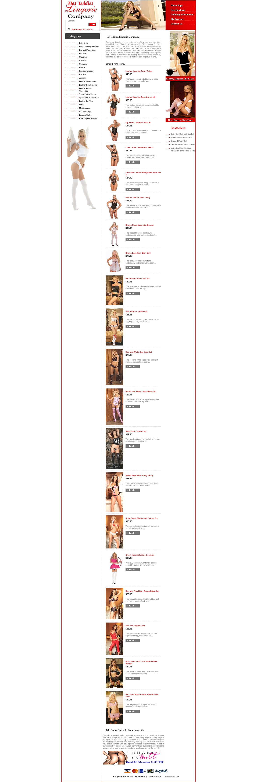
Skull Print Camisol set (136, 431)
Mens (81, 104)
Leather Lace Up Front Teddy (139, 71)
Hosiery (82, 74)
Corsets (82, 60)
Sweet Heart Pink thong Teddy (139, 475)
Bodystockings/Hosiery (89, 46)
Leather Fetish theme (88, 85)
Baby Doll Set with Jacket (182, 134)
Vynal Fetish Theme (87, 94)
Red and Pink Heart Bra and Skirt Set (142, 591)
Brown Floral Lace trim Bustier (140, 225)
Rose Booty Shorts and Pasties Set (142, 518)
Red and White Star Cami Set (139, 352)
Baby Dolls (83, 43)
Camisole (83, 57)
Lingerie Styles (85, 115)
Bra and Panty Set (179, 141)
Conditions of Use (171, 776)
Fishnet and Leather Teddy (138, 198)
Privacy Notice (154, 776)
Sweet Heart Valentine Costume (140, 555)
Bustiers (82, 53)
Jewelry (82, 78)
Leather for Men (86, 101)
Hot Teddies (135, 776)
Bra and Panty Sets (87, 50)
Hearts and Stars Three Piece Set (140, 392)
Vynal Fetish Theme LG (89, 97)
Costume (83, 64)
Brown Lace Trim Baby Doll (138, 253)
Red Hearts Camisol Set (136, 312)
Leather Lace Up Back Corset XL (140, 97)
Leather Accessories (88, 81)
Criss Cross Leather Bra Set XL (140, 147)
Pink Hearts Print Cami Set (138, 279)
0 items (90, 29)
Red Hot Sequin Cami (135, 626)
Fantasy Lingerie (86, 71)
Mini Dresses (84, 108)
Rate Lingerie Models (88, 118)
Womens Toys (85, 111)
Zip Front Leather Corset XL (138, 123)
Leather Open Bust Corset (183, 144)
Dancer (82, 67)
